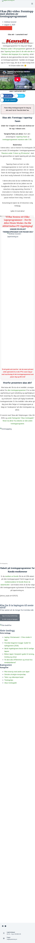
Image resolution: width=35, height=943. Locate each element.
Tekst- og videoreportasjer (14, 677)
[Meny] (32, 3)
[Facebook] (2, 926)
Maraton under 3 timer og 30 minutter (16, 153)
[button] (2, 28)
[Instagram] (5, 926)
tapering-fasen (21, 137)
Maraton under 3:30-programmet (13, 49)
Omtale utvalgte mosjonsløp (15, 674)
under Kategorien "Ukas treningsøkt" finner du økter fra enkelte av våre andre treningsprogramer (18, 421)
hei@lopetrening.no (12, 939)
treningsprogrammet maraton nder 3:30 (16, 139)
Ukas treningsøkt (10, 683)
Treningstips (8, 680)
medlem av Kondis (11, 576)
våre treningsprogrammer (16, 390)
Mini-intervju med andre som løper (17, 672)
